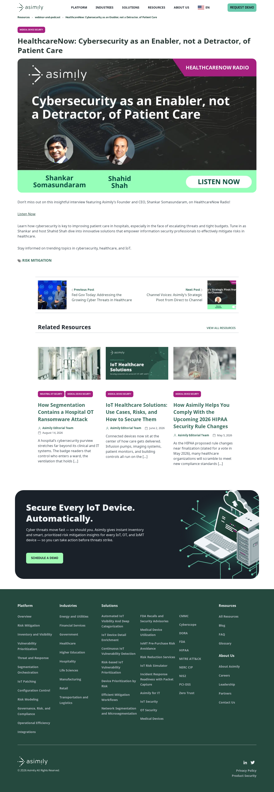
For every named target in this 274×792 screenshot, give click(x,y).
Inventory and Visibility (35, 634)
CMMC (184, 616)
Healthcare (68, 643)
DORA (183, 633)
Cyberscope (187, 624)
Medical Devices (152, 719)
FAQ (222, 634)
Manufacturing (70, 679)
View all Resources (221, 328)
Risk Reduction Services (157, 657)
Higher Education (72, 652)
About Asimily (229, 666)
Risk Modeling (28, 699)
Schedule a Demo (44, 558)
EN (210, 7)
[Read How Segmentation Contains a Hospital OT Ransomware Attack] (69, 362)
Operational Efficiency (34, 723)
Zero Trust (186, 693)
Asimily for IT (150, 693)
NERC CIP (186, 667)
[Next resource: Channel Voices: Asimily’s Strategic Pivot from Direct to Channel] (221, 294)
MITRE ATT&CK (190, 659)
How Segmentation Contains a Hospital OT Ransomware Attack (66, 412)
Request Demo (242, 7)
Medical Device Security (31, 29)
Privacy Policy (246, 770)
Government (69, 634)
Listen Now (27, 214)
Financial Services (72, 625)
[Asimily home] (35, 7)
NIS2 (182, 676)
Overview (24, 616)
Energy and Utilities (74, 616)
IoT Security (149, 701)
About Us (181, 7)
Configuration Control (34, 690)
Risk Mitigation (37, 260)
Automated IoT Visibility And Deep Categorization (115, 621)
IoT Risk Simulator (153, 666)
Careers (224, 675)
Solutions (130, 7)
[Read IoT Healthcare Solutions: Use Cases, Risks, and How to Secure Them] (137, 362)
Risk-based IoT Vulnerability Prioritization (112, 667)
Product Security (244, 776)
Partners (225, 693)
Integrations (27, 732)
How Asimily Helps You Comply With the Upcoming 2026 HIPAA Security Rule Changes (201, 415)
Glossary (225, 643)
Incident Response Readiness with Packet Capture (156, 679)
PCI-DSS (185, 684)
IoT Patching (27, 681)
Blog (222, 625)
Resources (156, 7)
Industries (104, 7)
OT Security (148, 710)
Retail (64, 688)
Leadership (227, 684)
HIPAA (184, 650)
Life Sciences (69, 670)
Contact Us (227, 702)
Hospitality (68, 661)
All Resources (228, 616)
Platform (79, 7)
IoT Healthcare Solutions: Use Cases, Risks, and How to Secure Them (136, 412)
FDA (182, 642)
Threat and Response (33, 658)
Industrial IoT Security (51, 394)
